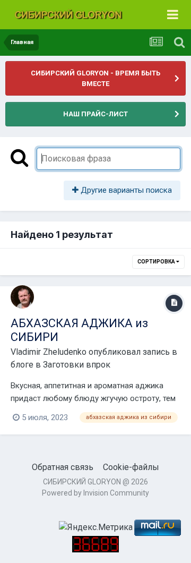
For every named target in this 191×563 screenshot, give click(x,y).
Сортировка (156, 262)
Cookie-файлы (131, 467)
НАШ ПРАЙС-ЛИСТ (95, 114)
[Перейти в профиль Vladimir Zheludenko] (22, 297)
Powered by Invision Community (95, 493)
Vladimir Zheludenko (48, 352)
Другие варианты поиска (125, 190)
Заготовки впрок (76, 365)
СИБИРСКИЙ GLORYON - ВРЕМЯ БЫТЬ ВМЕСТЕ (95, 78)
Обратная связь (62, 467)
